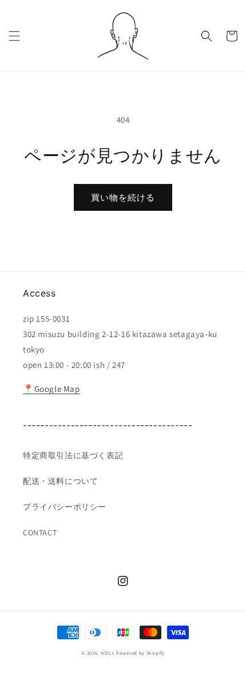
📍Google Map (51, 388)
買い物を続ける (123, 197)
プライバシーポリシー (64, 507)
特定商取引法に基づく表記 (73, 455)
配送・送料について (60, 481)
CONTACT (40, 532)
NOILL (108, 653)
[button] (14, 36)
